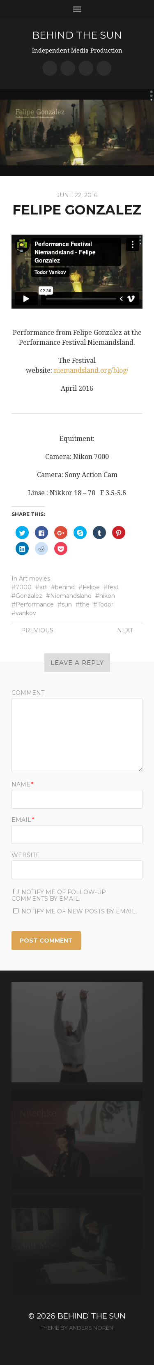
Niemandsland (71, 595)
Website (25, 855)
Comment (27, 693)
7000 (24, 587)
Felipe (91, 587)
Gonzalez (29, 595)
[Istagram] (104, 68)
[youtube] (67, 68)
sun (67, 604)
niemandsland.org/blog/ (91, 370)
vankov (26, 613)
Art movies (34, 578)
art (43, 587)
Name (22, 784)
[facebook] (49, 68)
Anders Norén (91, 1327)
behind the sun (77, 35)
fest (113, 587)
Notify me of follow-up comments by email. (58, 895)
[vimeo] (85, 68)
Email (22, 820)
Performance (35, 604)
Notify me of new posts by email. (79, 911)
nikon (107, 595)
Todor (105, 604)
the (85, 604)
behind (65, 587)
